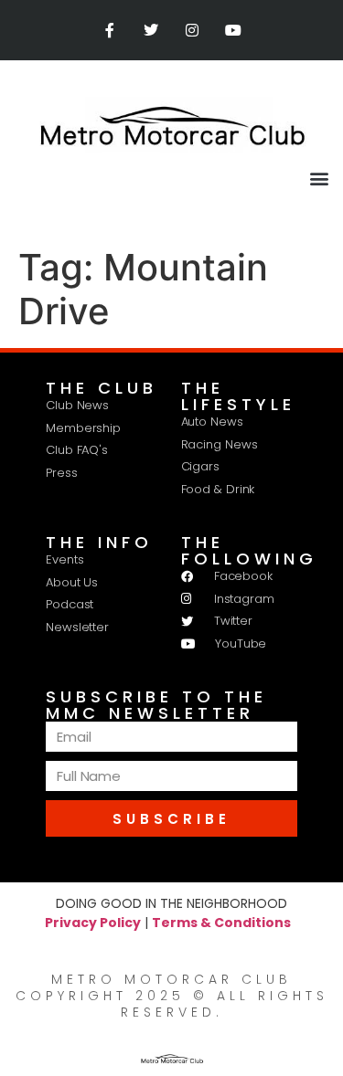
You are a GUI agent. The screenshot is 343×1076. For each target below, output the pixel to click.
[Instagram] (192, 30)
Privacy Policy (93, 922)
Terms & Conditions (221, 922)
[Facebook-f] (110, 30)
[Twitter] (151, 30)
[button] (319, 178)
